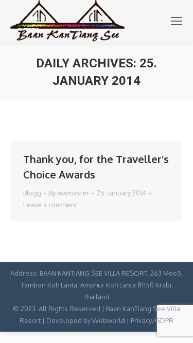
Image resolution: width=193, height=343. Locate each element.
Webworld (108, 320)
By (69, 193)
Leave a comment (50, 205)
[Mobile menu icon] (176, 21)
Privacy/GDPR (152, 320)
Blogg (32, 193)
